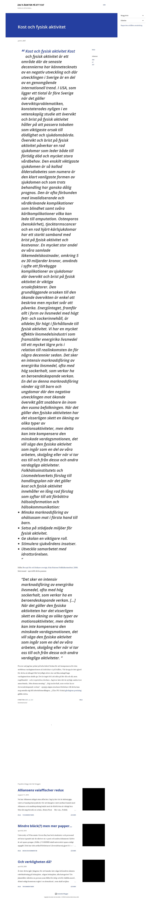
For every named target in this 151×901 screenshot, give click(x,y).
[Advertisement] (47, 761)
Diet (93, 60)
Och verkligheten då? (35, 862)
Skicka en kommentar (29, 851)
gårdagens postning (73, 690)
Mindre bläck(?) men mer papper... (45, 826)
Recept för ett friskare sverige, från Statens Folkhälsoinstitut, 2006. (50, 567)
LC (92, 62)
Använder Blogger (62, 894)
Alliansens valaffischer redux (41, 790)
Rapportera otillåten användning (131, 25)
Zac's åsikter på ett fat (30, 4)
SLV (93, 64)
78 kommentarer (28, 886)
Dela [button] (93, 50)
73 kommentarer (28, 815)
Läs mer (73, 815)
